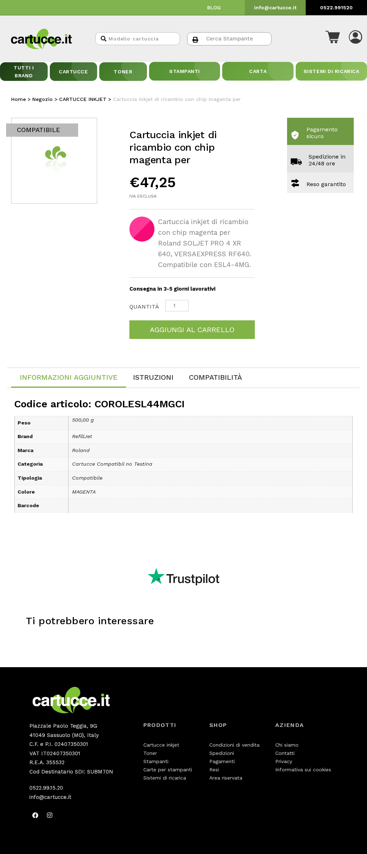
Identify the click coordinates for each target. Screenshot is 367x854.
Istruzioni (153, 377)
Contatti (285, 753)
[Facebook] (35, 815)
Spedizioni (221, 753)
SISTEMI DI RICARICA (331, 71)
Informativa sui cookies (303, 769)
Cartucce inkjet (161, 745)
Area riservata (225, 778)
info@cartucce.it (275, 7)
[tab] (68, 378)
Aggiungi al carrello (192, 329)
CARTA (258, 71)
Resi (214, 769)
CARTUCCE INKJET (82, 99)
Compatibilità (215, 377)
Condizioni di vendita (234, 745)
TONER (123, 71)
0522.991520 (336, 7)
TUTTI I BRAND (24, 71)
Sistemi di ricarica (164, 778)
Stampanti (155, 761)
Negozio (42, 99)
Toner (150, 753)
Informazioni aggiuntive (69, 377)
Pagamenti (222, 761)
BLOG (214, 7)
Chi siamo (287, 745)
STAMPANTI (184, 71)
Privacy (283, 761)
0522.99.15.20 (46, 788)
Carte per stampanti (167, 769)
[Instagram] (50, 815)
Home (18, 99)
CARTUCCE (73, 71)
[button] (332, 38)
